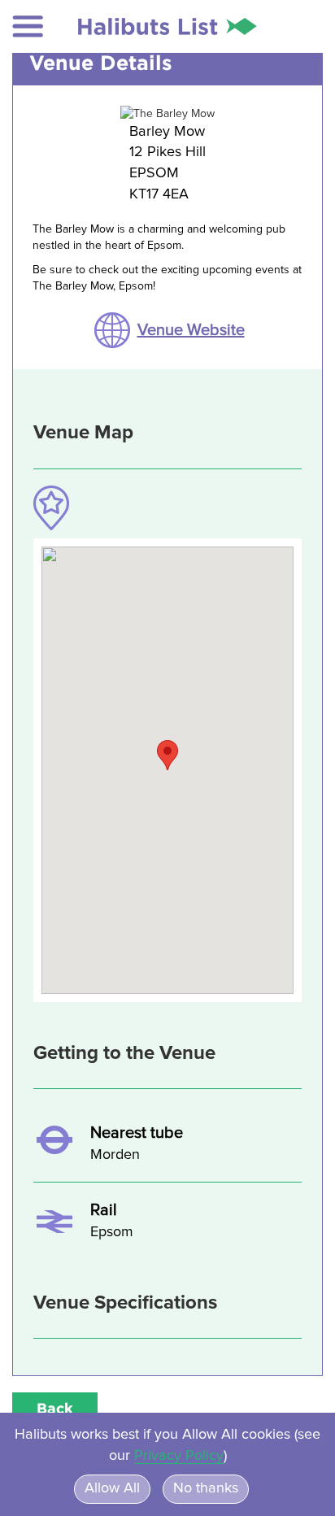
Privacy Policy (179, 1455)
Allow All (112, 1488)
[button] (28, 26)
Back (55, 1408)
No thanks (205, 1488)
